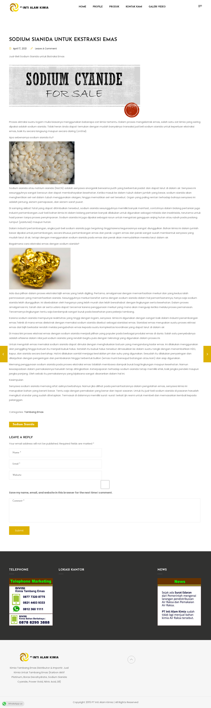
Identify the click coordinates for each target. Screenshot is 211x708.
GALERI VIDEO (157, 7)
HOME (82, 7)
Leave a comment (46, 48)
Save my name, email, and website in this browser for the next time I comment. (60, 492)
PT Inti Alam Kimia (102, 702)
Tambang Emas (34, 412)
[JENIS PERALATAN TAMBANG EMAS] (4, 354)
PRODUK (114, 7)
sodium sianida (23, 424)
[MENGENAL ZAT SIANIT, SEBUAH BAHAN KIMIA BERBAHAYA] (207, 354)
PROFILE (98, 7)
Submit (19, 530)
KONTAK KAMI (134, 7)
